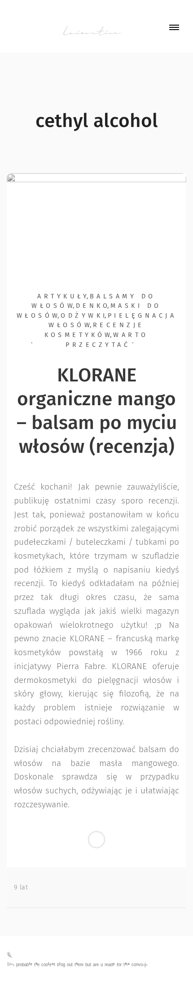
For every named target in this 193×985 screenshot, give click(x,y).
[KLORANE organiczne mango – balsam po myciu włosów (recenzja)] (96, 221)
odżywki (84, 316)
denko (93, 306)
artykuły (63, 296)
